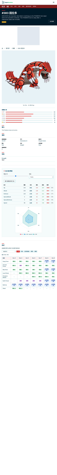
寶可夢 (3, 6)
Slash (4, 288)
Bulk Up (5, 285)
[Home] (2, 48)
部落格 (34, 6)
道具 (15, 6)
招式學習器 (27, 251)
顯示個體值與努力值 (9, 181)
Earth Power (6, 280)
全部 (18, 251)
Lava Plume (6, 273)
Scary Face (5, 261)
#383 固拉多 (21, 48)
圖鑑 (8, 6)
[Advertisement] (28, 36)
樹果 (23, 6)
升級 (22, 251)
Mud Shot (5, 269)
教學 (32, 251)
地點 (19, 6)
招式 (12, 6)
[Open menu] (53, 2)
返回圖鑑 (52, 21)
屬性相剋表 (28, 6)
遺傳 (36, 251)
